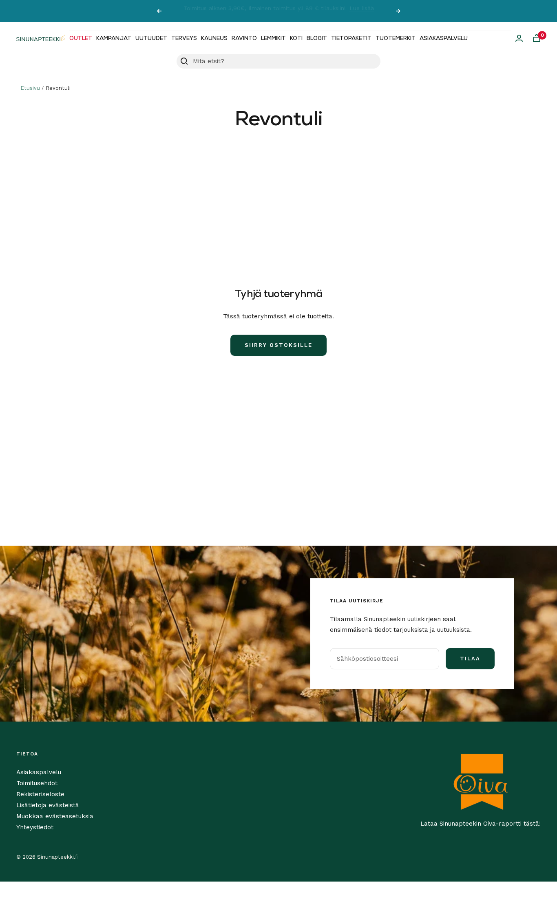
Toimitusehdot (36, 783)
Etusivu (30, 88)
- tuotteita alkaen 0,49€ (320, 11)
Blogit (317, 38)
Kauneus (214, 38)
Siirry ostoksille (278, 345)
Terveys (184, 38)
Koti (296, 38)
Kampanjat (113, 38)
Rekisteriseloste (40, 794)
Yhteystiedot (34, 827)
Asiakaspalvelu (444, 38)
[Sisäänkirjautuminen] (519, 38)
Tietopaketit (351, 38)
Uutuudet (151, 38)
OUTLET (80, 38)
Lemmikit (273, 38)
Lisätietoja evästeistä (47, 805)
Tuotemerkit (396, 38)
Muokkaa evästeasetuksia (54, 816)
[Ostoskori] (537, 38)
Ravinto (244, 38)
